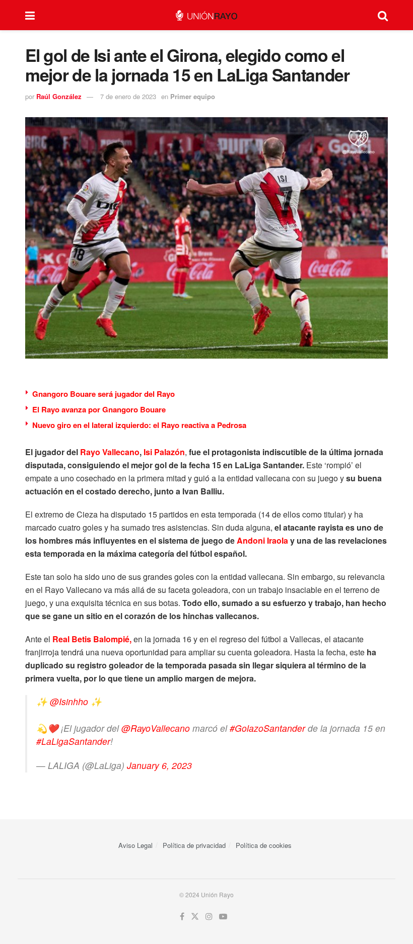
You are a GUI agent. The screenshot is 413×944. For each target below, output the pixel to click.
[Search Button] (383, 15)
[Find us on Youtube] (223, 916)
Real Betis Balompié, (91, 639)
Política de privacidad (194, 845)
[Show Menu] (30, 15)
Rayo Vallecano (110, 452)
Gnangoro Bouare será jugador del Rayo (103, 393)
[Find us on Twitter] (195, 916)
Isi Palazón (164, 452)
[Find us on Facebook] (182, 916)
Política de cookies (264, 845)
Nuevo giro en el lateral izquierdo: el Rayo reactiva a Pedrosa (139, 425)
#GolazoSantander (267, 728)
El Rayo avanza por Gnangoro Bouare (99, 409)
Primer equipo (192, 96)
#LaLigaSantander (73, 741)
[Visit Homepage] (206, 15)
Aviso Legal (135, 845)
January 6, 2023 (159, 765)
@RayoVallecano (155, 728)
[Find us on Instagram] (209, 916)
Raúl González (59, 96)
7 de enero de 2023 (128, 96)
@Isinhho (69, 701)
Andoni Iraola (262, 540)
